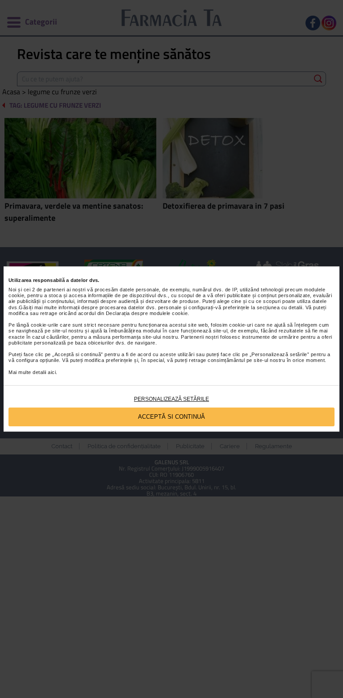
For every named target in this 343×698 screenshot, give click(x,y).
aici (52, 372)
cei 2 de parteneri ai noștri (55, 289)
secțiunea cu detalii (279, 307)
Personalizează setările (171, 399)
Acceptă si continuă (171, 416)
